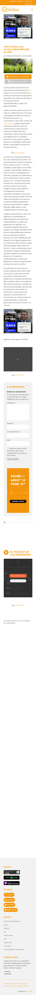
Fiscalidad (7, 946)
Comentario (11, 403)
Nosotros (12, 1)
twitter (10, 895)
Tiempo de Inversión (14, 56)
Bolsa (6, 925)
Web (8, 440)
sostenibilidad (9, 123)
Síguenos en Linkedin (19, 81)
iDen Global (29, 991)
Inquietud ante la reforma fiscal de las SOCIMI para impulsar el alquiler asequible (17, 770)
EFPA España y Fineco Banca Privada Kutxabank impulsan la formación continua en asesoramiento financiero (17, 840)
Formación (8, 942)
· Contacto (7, 971)
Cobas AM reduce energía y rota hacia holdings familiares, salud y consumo (17, 733)
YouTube (10, 905)
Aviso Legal (22, 984)
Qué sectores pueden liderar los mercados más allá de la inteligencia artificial (17, 807)
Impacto (7, 928)
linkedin (10, 900)
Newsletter (28, 4)
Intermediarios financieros (14, 949)
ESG (29, 90)
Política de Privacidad (10, 984)
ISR (5, 932)
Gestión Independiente (12, 921)
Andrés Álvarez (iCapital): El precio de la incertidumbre (16, 663)
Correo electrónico (13, 432)
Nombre (10, 423)
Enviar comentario (13, 459)
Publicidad (28, 1)
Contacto (20, 1)
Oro (5, 939)
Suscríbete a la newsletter (19, 76)
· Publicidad (7, 974)
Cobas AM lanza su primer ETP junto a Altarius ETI (18, 697)
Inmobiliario (8, 935)
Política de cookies (9, 986)
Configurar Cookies (23, 986)
